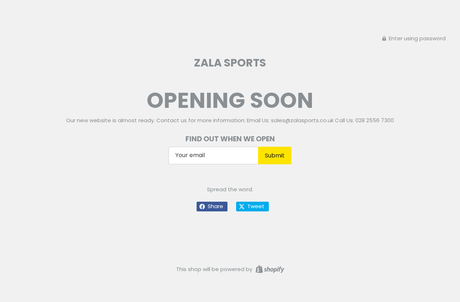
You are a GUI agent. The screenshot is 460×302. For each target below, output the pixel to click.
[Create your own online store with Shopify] (269, 269)
